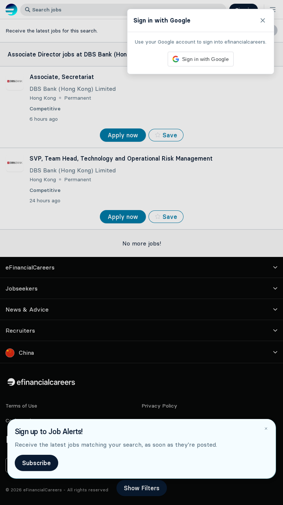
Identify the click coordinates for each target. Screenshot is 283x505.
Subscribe (36, 463)
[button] (141, 252)
